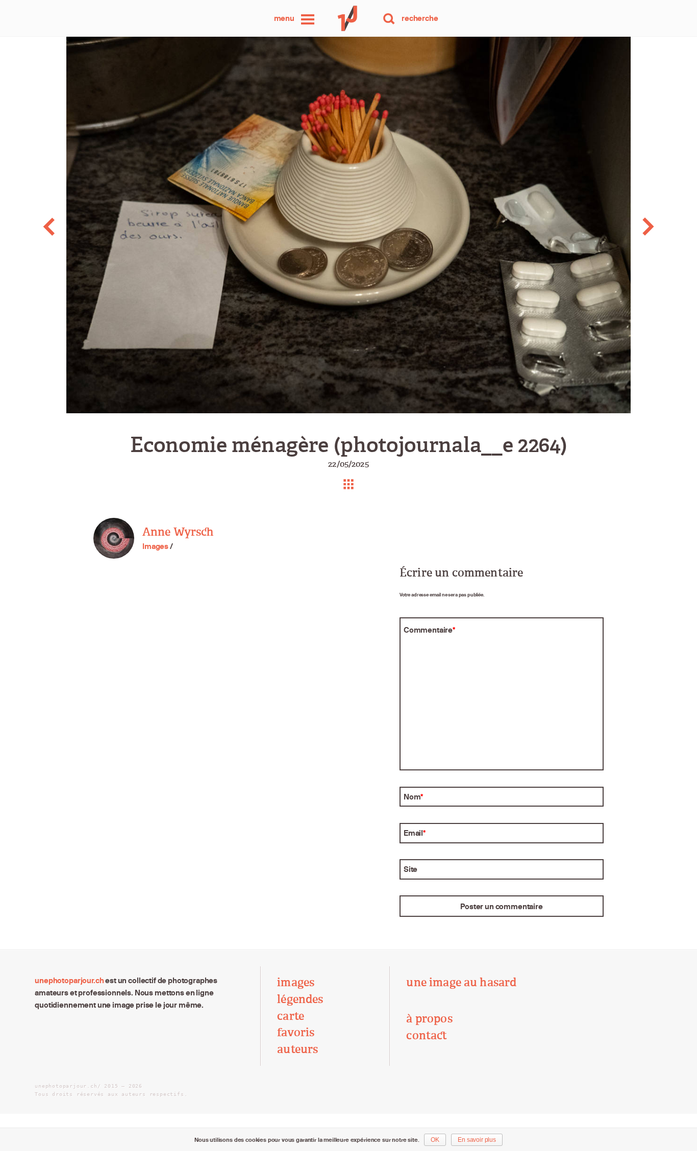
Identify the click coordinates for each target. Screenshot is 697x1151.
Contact (426, 1036)
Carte (290, 1016)
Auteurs (297, 1049)
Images (155, 546)
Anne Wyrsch (178, 532)
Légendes (300, 999)
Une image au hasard (461, 982)
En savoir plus (477, 1139)
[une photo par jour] (348, 18)
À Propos (429, 1019)
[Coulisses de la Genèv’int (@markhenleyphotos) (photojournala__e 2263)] (69, 226)
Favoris (295, 1032)
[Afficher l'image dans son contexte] (348, 484)
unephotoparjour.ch (69, 980)
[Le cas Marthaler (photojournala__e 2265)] (627, 226)
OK (435, 1139)
